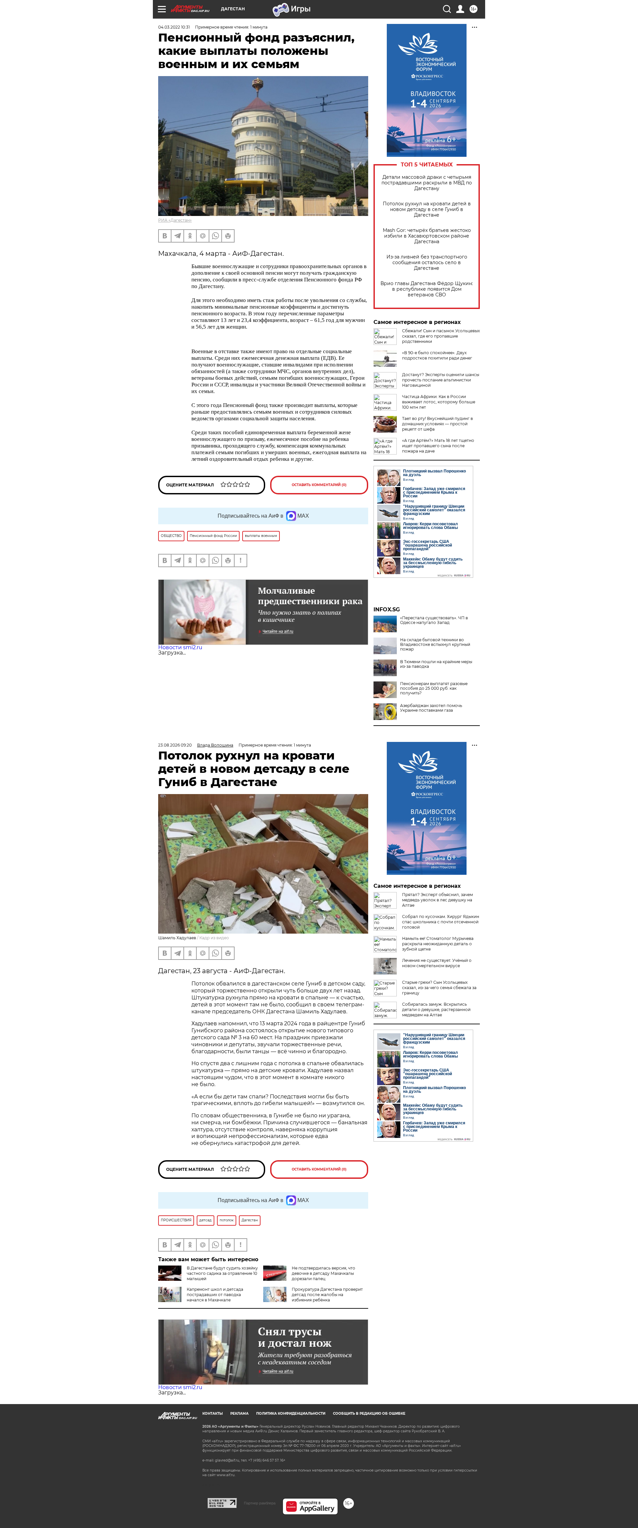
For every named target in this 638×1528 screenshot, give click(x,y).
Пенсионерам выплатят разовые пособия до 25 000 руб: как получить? (434, 688)
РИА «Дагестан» (175, 220)
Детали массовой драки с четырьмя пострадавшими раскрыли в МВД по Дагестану (426, 182)
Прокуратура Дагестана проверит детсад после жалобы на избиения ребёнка (327, 1294)
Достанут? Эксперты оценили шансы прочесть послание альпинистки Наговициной (440, 380)
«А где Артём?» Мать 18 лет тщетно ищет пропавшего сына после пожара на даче (438, 446)
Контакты (212, 1413)
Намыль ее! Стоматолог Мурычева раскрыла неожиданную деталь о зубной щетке (438, 944)
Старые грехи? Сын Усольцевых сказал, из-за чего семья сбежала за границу (439, 987)
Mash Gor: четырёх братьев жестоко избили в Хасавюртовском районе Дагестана (427, 236)
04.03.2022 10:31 (174, 27)
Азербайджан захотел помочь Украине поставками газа (431, 708)
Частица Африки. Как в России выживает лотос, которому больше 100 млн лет (438, 402)
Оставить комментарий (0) (319, 485)
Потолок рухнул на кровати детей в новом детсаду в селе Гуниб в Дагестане (427, 209)
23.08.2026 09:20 (175, 745)
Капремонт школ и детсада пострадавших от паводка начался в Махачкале (215, 1294)
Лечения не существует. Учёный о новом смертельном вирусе (437, 963)
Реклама (239, 1413)
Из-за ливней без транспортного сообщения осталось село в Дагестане (426, 262)
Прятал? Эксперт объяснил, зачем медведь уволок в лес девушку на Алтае (437, 900)
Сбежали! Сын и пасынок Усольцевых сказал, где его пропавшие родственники (441, 336)
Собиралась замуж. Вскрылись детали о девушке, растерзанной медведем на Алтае (436, 1009)
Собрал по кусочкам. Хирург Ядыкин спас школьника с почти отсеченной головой (440, 922)
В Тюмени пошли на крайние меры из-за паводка (436, 664)
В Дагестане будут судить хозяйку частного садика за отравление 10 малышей (222, 1273)
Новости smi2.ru (180, 647)
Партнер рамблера (259, 1503)
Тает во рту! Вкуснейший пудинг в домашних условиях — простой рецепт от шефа (437, 424)
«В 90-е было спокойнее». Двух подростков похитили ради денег (437, 355)
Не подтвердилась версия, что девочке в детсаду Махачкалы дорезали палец (323, 1273)
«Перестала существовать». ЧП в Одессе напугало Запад (434, 620)
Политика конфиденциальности (290, 1413)
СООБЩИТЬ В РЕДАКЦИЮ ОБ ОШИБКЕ (369, 1413)
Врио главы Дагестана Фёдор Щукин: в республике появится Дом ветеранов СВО (426, 289)
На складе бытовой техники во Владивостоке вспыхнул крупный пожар (435, 645)
